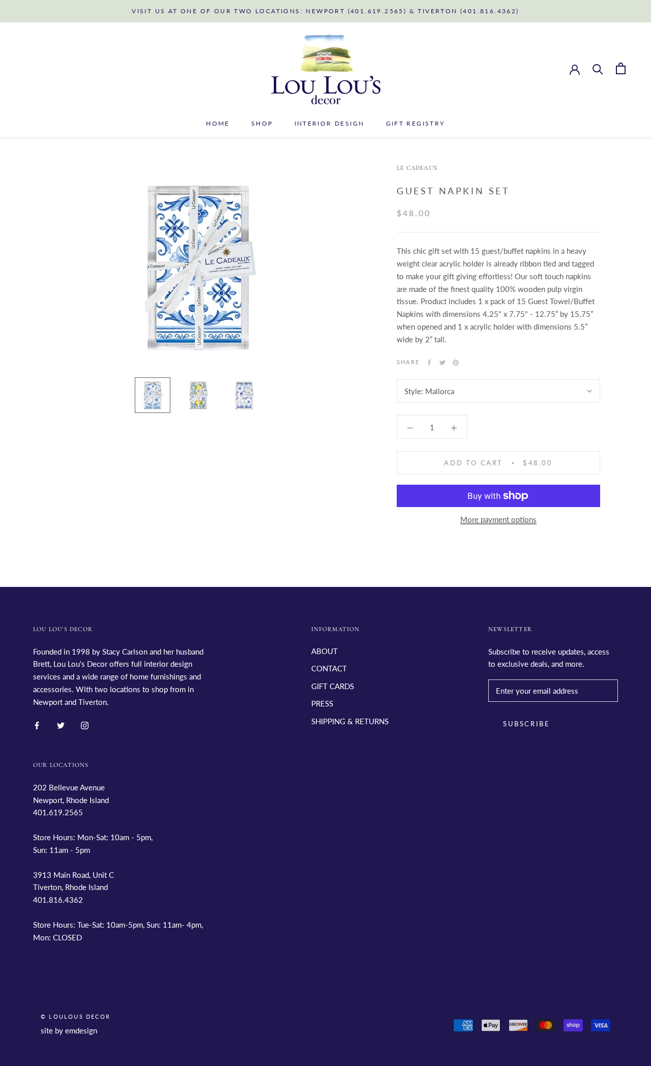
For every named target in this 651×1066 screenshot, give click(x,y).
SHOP (262, 123)
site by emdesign (69, 1030)
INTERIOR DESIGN (329, 123)
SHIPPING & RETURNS (350, 721)
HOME (218, 123)
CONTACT (329, 668)
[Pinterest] (456, 363)
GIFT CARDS (332, 686)
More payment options (498, 519)
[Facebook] (429, 363)
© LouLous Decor (75, 1016)
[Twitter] (442, 363)
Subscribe (526, 724)
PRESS (322, 703)
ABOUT (324, 651)
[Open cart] (621, 68)
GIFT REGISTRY (415, 123)
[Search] (598, 68)
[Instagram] (84, 724)
